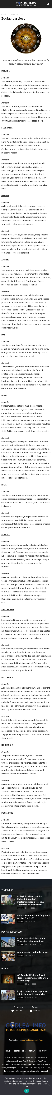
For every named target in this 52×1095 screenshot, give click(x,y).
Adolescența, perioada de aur (32, 952)
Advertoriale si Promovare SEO (32, 1064)
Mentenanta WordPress (37, 1061)
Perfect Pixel (21, 1061)
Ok (27, 1091)
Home (8, 1051)
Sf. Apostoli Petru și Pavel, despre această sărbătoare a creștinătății (32, 978)
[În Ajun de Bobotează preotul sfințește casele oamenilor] (8, 995)
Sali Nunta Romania (24, 1068)
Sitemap (31, 1051)
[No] (48, 1084)
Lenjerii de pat (42, 1071)
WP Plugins (11, 1068)
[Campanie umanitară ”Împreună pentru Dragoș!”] (8, 919)
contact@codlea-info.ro (32, 1040)
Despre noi (19, 1051)
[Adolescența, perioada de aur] (8, 956)
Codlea (20, 908)
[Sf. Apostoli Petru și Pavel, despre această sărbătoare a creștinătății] (8, 978)
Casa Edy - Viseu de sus (41, 1068)
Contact (43, 1051)
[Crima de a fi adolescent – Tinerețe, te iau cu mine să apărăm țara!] (8, 942)
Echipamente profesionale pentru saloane (19, 1071)
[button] (48, 4)
